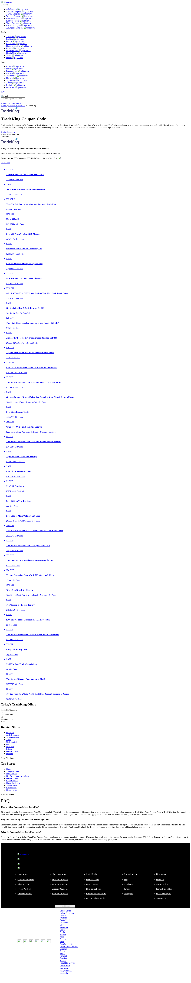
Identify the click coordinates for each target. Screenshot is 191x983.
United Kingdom (67, 913)
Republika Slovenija (68, 963)
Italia (62, 937)
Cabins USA (11, 790)
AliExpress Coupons (15, 28)
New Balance (11, 774)
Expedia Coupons (60, 889)
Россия (63, 939)
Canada (63, 915)
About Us (160, 879)
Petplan (9, 749)
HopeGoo (10, 87)
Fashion (9, 39)
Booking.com (12, 71)
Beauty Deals (92, 884)
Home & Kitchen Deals (96, 893)
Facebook (128, 884)
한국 (62, 942)
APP (3, 92)
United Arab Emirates (69, 946)
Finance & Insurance (16, 106)
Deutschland (65, 920)
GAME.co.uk (12, 781)
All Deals (10, 37)
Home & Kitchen (13, 46)
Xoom (8, 740)
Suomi (62, 951)
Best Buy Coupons (14, 18)
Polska (62, 932)
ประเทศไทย (65, 966)
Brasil (62, 930)
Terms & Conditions (164, 889)
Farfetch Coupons (13, 25)
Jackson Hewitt (12, 737)
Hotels (9, 69)
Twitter (127, 889)
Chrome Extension (26, 879)
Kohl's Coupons (13, 21)
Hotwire (10, 78)
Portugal (63, 956)
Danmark (63, 949)
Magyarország (65, 971)
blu (7, 744)
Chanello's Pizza (13, 783)
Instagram (128, 893)
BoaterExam (11, 788)
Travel (9, 55)
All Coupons (11, 9)
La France (64, 922)
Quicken (9, 754)
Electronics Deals (93, 889)
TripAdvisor (11, 76)
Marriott (9, 73)
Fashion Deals (92, 879)
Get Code (5, 163)
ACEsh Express (12, 735)
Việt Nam (64, 968)
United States (65, 906)
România (63, 958)
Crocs (8, 769)
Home (4, 106)
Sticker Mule (11, 785)
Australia (63, 918)
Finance (9, 48)
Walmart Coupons (14, 16)
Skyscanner (11, 80)
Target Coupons (13, 23)
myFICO (10, 733)
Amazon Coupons (14, 11)
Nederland (64, 927)
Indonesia (64, 973)
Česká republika (66, 944)
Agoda (9, 83)
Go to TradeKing (8, 132)
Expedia (10, 66)
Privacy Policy (162, 884)
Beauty (9, 41)
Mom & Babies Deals (95, 898)
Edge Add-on (23, 884)
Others (9, 57)
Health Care (11, 53)
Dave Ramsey (12, 751)
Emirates (10, 85)
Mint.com (10, 747)
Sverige (63, 960)
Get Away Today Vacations (17, 776)
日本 (62, 925)
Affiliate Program (163, 893)
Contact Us (161, 898)
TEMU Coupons (13, 14)
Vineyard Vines (12, 771)
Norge (62, 953)
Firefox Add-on (24, 889)
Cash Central (11, 742)
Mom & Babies (12, 50)
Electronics (11, 43)
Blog (126, 879)
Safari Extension (25, 893)
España (63, 934)
